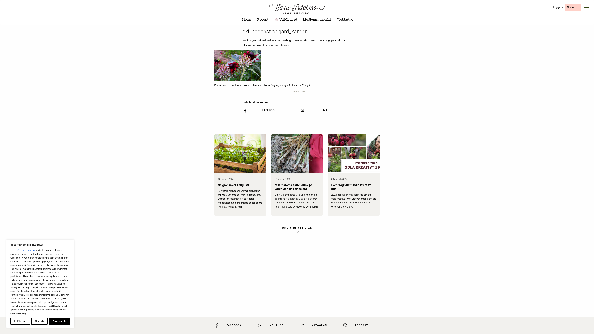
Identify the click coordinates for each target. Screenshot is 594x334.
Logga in (558, 7)
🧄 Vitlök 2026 (286, 19)
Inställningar (20, 321)
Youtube (276, 325)
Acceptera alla (59, 321)
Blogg (246, 19)
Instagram (318, 325)
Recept (263, 19)
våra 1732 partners (26, 250)
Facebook (269, 110)
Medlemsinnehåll (317, 19)
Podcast (361, 325)
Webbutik (345, 19)
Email (325, 110)
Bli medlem (573, 7)
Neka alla (39, 321)
